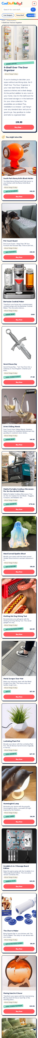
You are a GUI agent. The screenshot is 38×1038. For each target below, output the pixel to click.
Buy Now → (19, 127)
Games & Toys (10, 881)
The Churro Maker (10, 931)
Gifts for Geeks (11, 191)
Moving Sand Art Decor (12, 993)
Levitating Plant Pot (11, 741)
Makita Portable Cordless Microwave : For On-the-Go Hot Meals (18, 490)
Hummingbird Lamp (11, 804)
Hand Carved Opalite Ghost (14, 554)
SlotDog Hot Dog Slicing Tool (15, 616)
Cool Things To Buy (13, 377)
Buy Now (19, 197)
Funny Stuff (20, 15)
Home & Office (11, 20)
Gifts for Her (11, 566)
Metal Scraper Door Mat (13, 679)
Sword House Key (10, 364)
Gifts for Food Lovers (14, 629)
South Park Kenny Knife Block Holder (18, 178)
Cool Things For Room (14, 1006)
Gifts (8, 691)
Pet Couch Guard (10, 241)
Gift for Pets (11, 252)
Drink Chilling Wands (11, 427)
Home (3, 20)
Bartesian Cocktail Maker (13, 302)
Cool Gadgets (7, 15)
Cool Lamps (10, 816)
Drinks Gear (10, 314)
